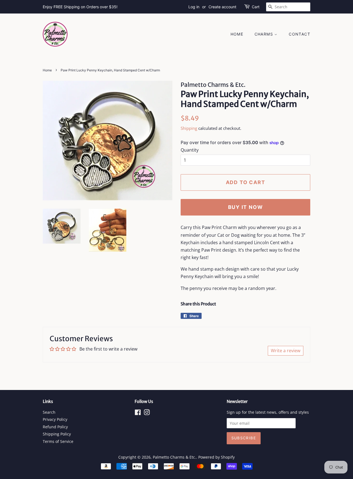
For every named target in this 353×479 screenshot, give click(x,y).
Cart (256, 6)
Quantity (190, 150)
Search (49, 412)
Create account (222, 6)
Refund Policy (55, 426)
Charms (265, 34)
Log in (193, 6)
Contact (299, 34)
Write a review (285, 351)
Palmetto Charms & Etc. (174, 457)
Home (237, 34)
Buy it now (245, 207)
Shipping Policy (57, 434)
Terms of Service (58, 441)
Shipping (189, 128)
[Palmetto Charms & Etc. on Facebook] (138, 413)
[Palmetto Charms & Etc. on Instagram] (147, 413)
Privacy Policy (55, 419)
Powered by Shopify (216, 457)
